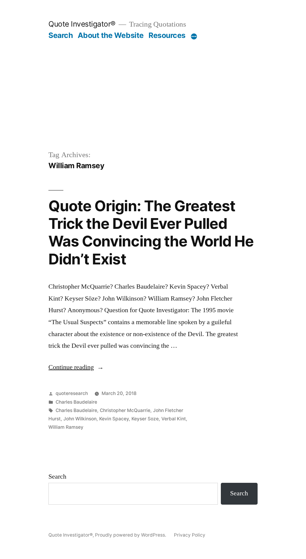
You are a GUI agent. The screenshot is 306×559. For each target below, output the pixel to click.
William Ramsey (65, 427)
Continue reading (76, 367)
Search (60, 35)
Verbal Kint (173, 419)
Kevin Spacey (114, 419)
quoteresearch (72, 393)
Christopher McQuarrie (125, 410)
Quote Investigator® (82, 23)
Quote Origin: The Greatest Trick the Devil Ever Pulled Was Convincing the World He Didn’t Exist (150, 232)
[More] (194, 36)
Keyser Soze (145, 419)
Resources (167, 35)
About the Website (111, 35)
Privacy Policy (189, 535)
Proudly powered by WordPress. (131, 535)
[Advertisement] (153, 85)
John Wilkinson (80, 419)
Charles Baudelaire (76, 402)
